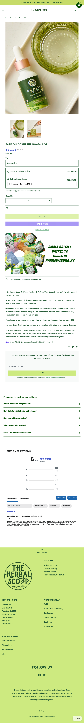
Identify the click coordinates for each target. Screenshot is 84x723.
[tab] (24, 499)
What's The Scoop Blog (53, 608)
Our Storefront (50, 617)
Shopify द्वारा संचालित (50, 716)
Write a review (72, 497)
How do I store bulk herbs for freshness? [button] (20, 411)
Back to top (42, 552)
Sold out (42, 216)
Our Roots (48, 622)
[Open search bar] (75, 10)
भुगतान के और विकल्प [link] (42, 230)
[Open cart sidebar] (81, 10)
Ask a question (61, 497)
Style (7, 158)
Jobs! (4, 654)
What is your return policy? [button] (15, 425)
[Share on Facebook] (68, 346)
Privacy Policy (7, 645)
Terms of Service (9, 640)
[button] (17, 129)
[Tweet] (72, 346)
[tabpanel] (42, 518)
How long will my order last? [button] (15, 418)
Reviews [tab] (12, 499)
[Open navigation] (3, 10)
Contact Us (48, 613)
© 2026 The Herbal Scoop (36, 716)
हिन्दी (41, 711)
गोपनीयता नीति (49, 377)
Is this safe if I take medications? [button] (17, 433)
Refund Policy (7, 649)
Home (7, 17)
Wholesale (48, 626)
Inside (51, 565)
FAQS (46, 604)
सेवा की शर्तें (58, 377)
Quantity (9, 196)
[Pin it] (76, 346)
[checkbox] (66, 506)
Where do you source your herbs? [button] (18, 404)
